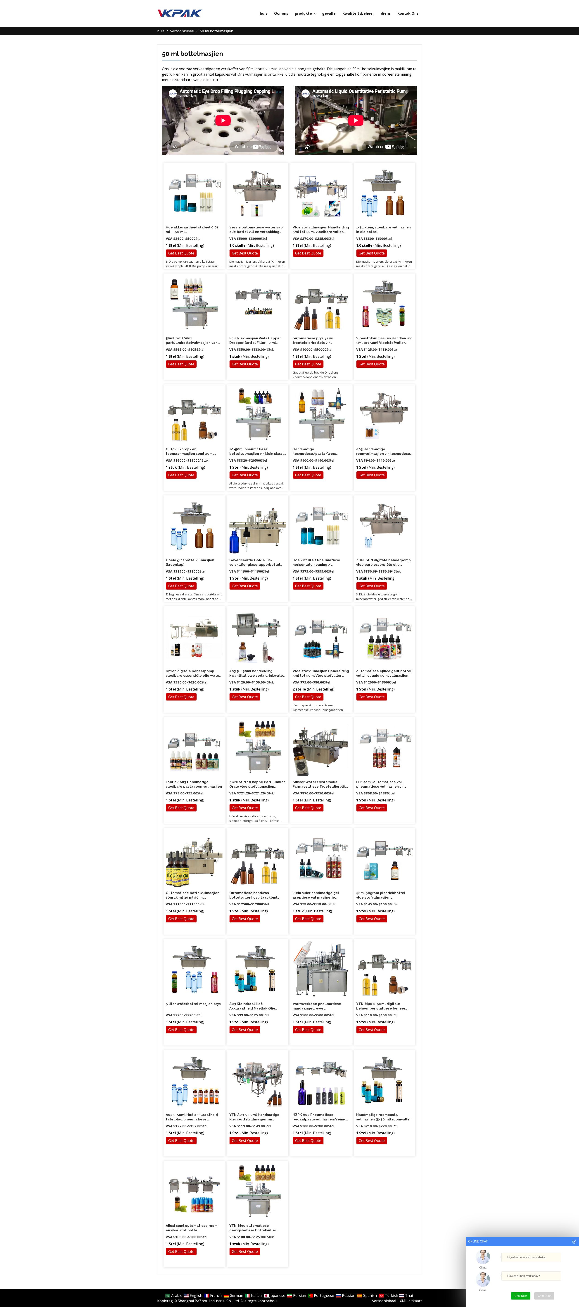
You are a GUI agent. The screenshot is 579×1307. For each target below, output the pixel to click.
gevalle (329, 13)
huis (263, 13)
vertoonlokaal (384, 1300)
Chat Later (544, 1295)
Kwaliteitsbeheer (358, 13)
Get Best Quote (181, 253)
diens (386, 13)
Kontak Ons (407, 13)
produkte (303, 13)
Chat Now (521, 1295)
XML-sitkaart (411, 1300)
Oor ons (281, 13)
